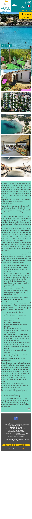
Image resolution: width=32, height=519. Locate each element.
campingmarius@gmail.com (16, 431)
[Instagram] (30, 3)
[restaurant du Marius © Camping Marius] (16, 155)
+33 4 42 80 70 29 (26, 11)
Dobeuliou (10, 448)
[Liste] (6, 45)
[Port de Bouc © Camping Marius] (16, 177)
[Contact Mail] (26, 3)
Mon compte (22, 6)
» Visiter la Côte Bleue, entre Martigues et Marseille (16, 440)
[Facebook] (22, 3)
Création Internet (17, 448)
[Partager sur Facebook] (29, 409)
